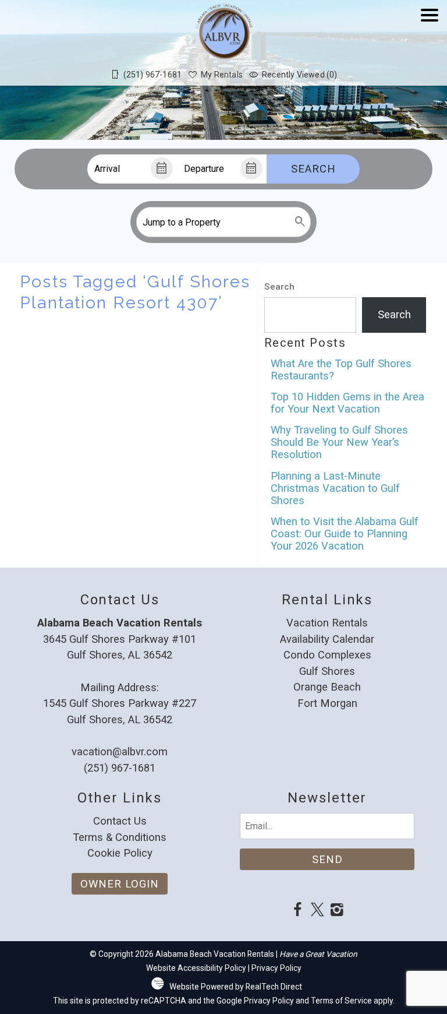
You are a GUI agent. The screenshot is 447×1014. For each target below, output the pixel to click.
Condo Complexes (327, 655)
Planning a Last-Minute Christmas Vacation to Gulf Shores (335, 488)
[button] (429, 48)
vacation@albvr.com (120, 751)
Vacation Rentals (327, 623)
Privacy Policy (276, 968)
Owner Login (119, 884)
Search (313, 169)
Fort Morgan (327, 703)
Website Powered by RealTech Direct (235, 986)
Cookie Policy (119, 853)
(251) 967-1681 (119, 768)
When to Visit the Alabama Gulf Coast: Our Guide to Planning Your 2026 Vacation (344, 533)
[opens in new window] (297, 911)
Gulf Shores (327, 671)
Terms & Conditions (119, 837)
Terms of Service (341, 1000)
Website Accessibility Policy (196, 968)
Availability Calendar (327, 639)
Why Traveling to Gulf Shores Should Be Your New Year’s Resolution (339, 442)
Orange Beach (327, 687)
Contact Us (120, 821)
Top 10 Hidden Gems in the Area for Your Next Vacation (347, 402)
